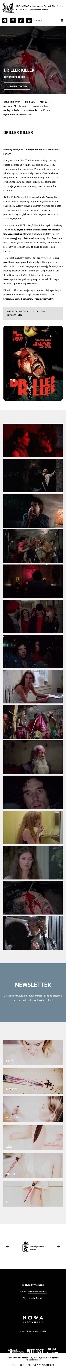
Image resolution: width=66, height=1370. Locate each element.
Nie (22, 1365)
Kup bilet (11, 315)
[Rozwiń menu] (62, 21)
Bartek (39, 1298)
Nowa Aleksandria (37, 1291)
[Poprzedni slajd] (7, 1246)
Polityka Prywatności (33, 1284)
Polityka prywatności (41, 1365)
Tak (14, 1365)
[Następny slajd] (58, 1246)
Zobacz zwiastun (18, 86)
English (38, 20)
